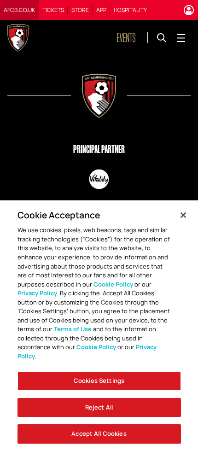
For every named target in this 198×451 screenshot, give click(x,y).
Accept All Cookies (98, 433)
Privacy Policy (37, 293)
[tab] (19, 10)
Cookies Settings (99, 380)
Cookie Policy (113, 284)
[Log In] (188, 10)
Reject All (99, 407)
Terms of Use (73, 329)
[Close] (183, 215)
